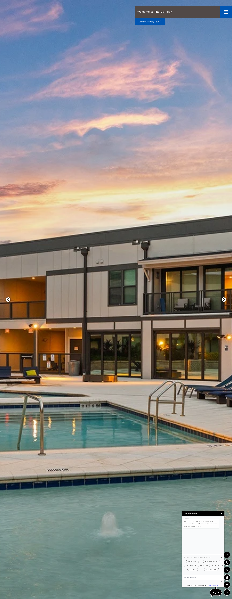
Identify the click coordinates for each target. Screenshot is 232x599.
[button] (216, 592)
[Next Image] (224, 299)
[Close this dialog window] (221, 513)
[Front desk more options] (227, 592)
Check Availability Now (149, 21)
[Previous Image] (8, 299)
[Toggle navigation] (226, 12)
